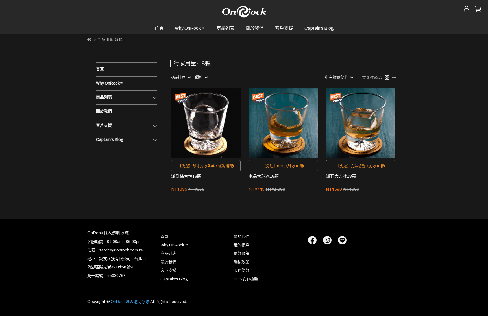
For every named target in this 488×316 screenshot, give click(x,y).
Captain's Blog (319, 28)
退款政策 (241, 253)
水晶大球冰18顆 (264, 176)
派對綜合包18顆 (186, 176)
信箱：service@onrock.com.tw (115, 250)
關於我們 (255, 28)
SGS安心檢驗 (246, 279)
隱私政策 (241, 262)
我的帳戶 (241, 245)
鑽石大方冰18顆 (341, 176)
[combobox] (180, 77)
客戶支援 (284, 28)
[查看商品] (197, 123)
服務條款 (241, 270)
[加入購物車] (214, 123)
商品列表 (225, 28)
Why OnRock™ (190, 28)
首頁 (159, 28)
